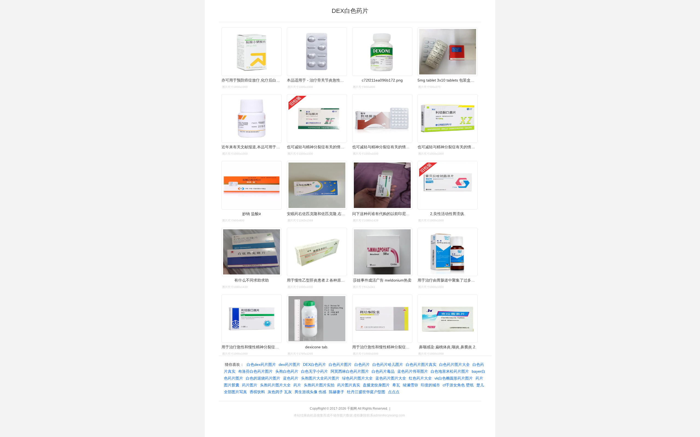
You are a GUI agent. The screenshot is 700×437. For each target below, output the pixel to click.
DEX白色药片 (314, 364)
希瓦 (396, 385)
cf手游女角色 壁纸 (458, 385)
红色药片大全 (420, 378)
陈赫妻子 (336, 392)
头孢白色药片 (286, 371)
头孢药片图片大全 (275, 385)
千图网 (352, 408)
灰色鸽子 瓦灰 (280, 392)
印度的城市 (430, 385)
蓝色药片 (290, 378)
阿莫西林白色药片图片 (350, 371)
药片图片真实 (348, 385)
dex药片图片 (289, 364)
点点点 (393, 392)
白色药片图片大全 (454, 364)
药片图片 (249, 385)
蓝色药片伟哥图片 (412, 371)
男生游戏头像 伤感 (310, 392)
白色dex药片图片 (261, 364)
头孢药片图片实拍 (319, 385)
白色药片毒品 (383, 371)
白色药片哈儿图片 (387, 364)
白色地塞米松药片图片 (450, 371)
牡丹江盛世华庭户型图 (366, 392)
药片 (297, 385)
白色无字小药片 (314, 371)
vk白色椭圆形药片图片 (453, 378)
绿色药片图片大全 (357, 378)
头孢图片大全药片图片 (320, 378)
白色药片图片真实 (421, 364)
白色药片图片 (340, 364)
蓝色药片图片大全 (390, 378)
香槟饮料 (257, 392)
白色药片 (362, 364)
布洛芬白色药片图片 (255, 371)
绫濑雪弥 (410, 385)
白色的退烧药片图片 (263, 378)
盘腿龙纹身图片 (376, 385)
